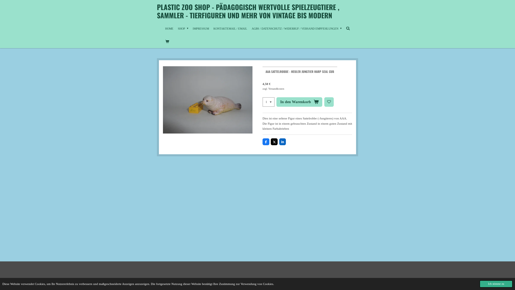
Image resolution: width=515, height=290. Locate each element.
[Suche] (348, 28)
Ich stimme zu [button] (496, 283)
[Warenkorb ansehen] (167, 41)
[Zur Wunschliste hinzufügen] (329, 102)
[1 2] (269, 102)
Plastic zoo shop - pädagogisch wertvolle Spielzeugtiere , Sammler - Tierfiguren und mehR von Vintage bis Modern (248, 11)
